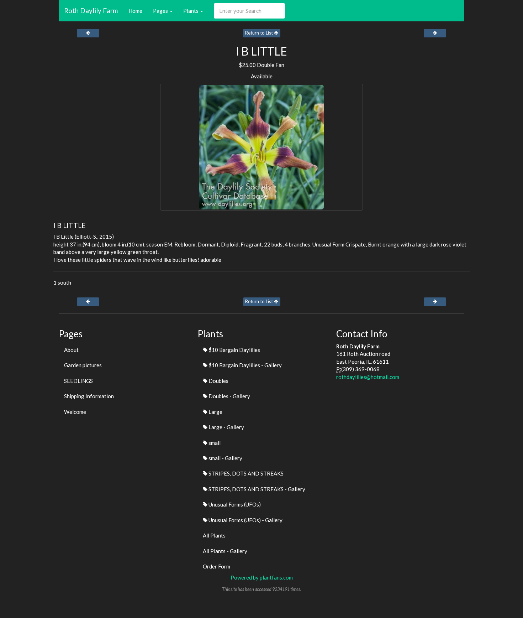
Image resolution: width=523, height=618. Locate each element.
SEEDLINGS (78, 381)
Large (214, 412)
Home (135, 10)
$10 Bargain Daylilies (233, 350)
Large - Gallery (225, 427)
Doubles (217, 381)
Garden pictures (83, 365)
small (214, 443)
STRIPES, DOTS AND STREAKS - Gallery (256, 489)
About (71, 350)
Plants (191, 10)
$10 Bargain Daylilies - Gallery (244, 365)
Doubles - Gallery (228, 396)
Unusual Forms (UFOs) (234, 504)
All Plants (214, 535)
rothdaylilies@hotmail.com (367, 377)
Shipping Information (89, 396)
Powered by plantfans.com (262, 577)
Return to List (259, 33)
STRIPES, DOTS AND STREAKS (245, 473)
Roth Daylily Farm (91, 10)
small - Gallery (224, 458)
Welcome (75, 412)
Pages (161, 10)
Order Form (216, 566)
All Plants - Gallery (225, 551)
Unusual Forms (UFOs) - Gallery (244, 520)
